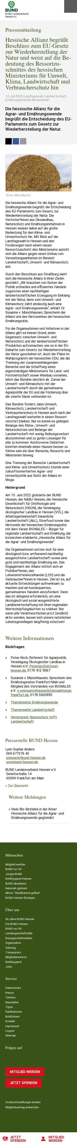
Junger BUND (13, 874)
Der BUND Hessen (16, 924)
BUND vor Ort (13, 869)
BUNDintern (12, 1016)
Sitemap (10, 1035)
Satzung (10, 947)
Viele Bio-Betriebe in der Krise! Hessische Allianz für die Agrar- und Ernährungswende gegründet (37, 813)
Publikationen (13, 1011)
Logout (9, 1030)
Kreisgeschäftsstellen (18, 938)
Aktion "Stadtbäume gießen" (22, 892)
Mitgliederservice (16, 957)
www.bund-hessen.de (22, 762)
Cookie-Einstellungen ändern (23, 1102)
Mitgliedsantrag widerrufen (22, 1107)
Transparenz (13, 952)
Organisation (13, 942)
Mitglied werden (56, 1139)
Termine (10, 997)
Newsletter (12, 1002)
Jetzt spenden (18, 1139)
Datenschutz (13, 987)
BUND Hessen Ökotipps (20, 897)
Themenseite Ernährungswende (34, 702)
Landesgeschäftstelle (18, 933)
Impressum (12, 1026)
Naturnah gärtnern (16, 888)
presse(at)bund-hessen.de (26, 758)
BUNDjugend (13, 962)
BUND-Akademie (15, 883)
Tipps (9, 1007)
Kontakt (10, 1021)
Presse (9, 992)
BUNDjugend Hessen (18, 878)
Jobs (8, 966)
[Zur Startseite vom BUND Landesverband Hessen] (11, 6)
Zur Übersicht (18, 786)
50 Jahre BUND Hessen (19, 919)
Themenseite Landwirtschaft (33, 710)
